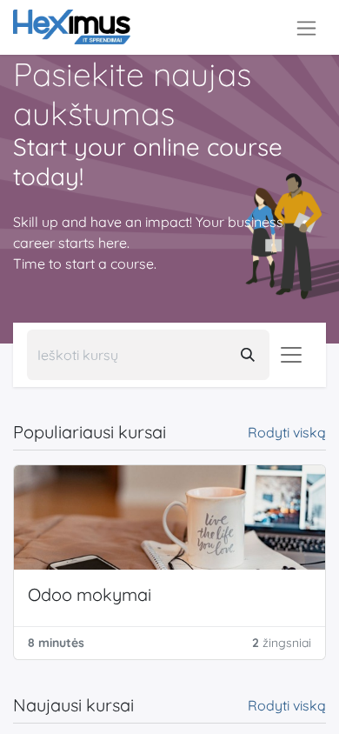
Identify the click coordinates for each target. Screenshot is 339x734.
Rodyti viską (287, 432)
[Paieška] (247, 355)
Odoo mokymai (89, 594)
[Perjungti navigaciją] (306, 27)
